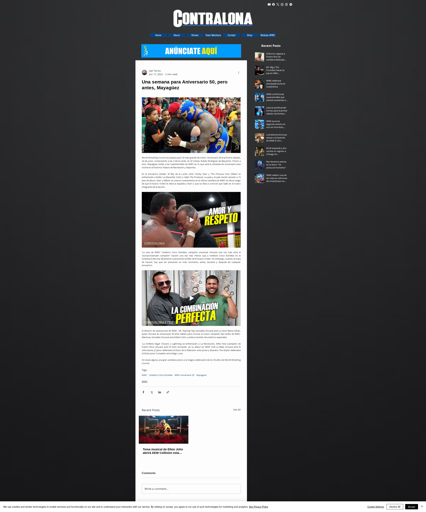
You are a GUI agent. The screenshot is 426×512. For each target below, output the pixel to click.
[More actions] (239, 72)
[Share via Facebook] (143, 392)
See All (237, 409)
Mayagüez (201, 375)
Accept (411, 506)
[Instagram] (282, 4)
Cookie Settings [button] (375, 506)
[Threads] (286, 4)
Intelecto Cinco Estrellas (161, 375)
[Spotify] (291, 4)
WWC (144, 375)
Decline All (394, 506)
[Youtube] (269, 4)
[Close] (422, 506)
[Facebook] (273, 4)
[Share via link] (167, 392)
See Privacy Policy (258, 506)
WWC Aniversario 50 (184, 375)
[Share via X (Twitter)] (151, 392)
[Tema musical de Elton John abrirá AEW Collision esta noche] (163, 430)
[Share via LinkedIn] (159, 392)
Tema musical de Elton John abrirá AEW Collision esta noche (163, 451)
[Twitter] (278, 4)
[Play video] (191, 220)
